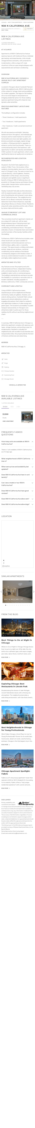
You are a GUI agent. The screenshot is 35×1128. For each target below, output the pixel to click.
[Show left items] (1, 591)
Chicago (4, 22)
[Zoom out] (3, 563)
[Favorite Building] (31, 413)
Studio (5, 406)
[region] (18, 544)
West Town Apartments (15, 22)
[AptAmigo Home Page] (8, 2)
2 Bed (18, 406)
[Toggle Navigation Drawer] (33, 2)
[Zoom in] (3, 560)
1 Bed (12, 406)
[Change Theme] (2, 2)
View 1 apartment (8, 421)
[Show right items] (34, 591)
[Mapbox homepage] (6, 566)
